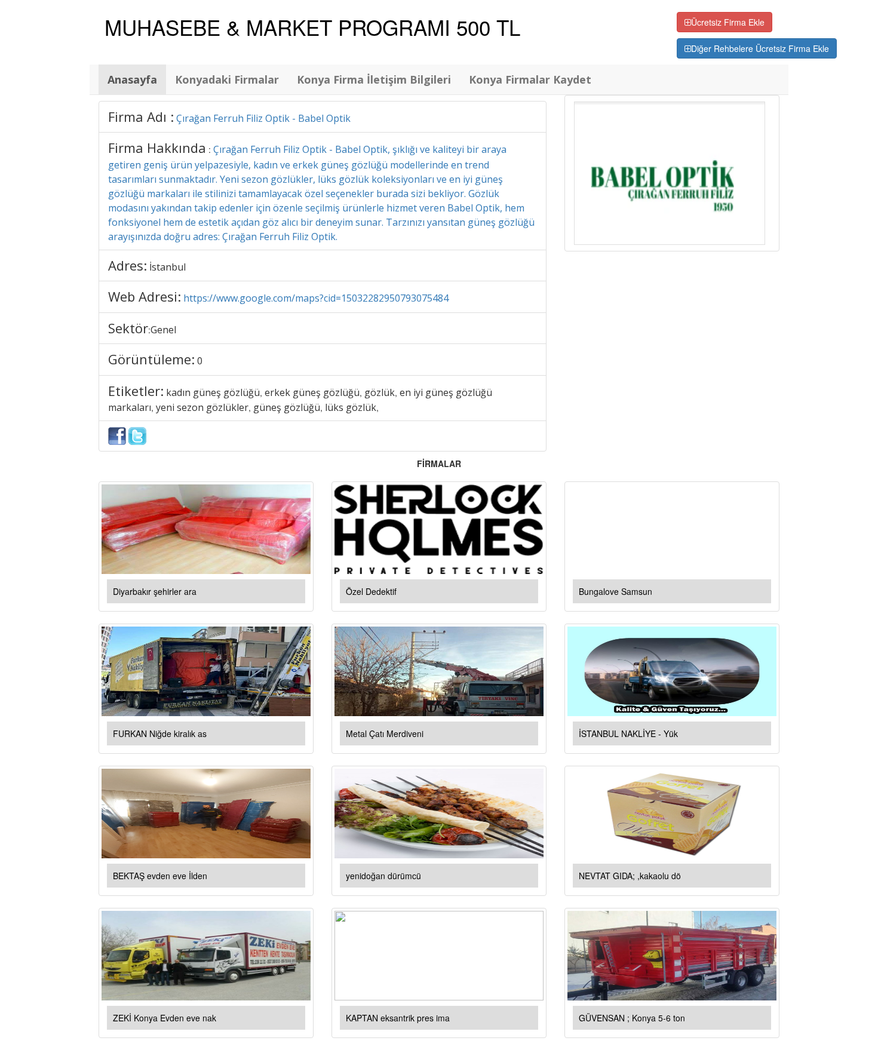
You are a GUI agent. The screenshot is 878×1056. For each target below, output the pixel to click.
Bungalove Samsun (615, 591)
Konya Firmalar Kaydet (530, 79)
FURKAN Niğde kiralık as (160, 733)
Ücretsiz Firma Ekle (728, 22)
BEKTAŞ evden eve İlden (160, 876)
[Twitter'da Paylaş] (137, 435)
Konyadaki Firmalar (227, 79)
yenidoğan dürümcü (383, 876)
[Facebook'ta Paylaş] (117, 435)
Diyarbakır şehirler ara (155, 591)
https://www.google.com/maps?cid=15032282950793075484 (316, 298)
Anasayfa (132, 79)
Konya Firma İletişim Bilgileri (374, 79)
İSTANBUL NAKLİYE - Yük (628, 733)
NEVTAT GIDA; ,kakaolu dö (630, 876)
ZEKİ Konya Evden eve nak (164, 1018)
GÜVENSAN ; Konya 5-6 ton (632, 1018)
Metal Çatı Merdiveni (384, 733)
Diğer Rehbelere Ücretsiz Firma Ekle (760, 48)
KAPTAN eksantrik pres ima (398, 1018)
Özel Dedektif (371, 591)
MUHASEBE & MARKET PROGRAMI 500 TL (312, 27)
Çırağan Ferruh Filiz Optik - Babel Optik (263, 118)
